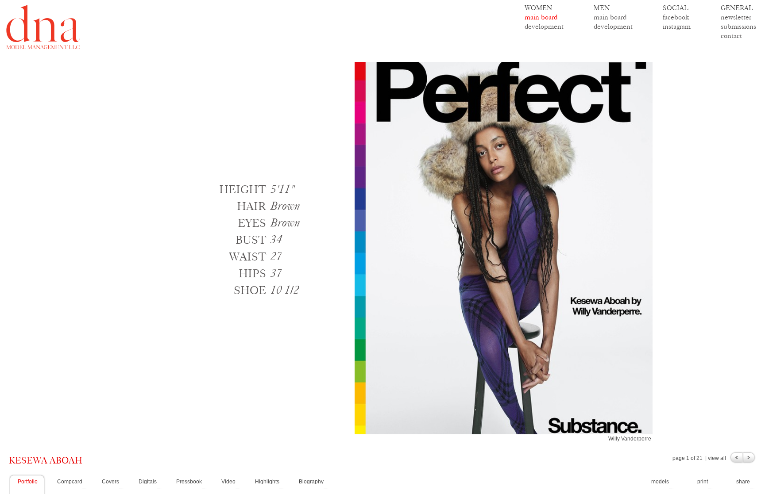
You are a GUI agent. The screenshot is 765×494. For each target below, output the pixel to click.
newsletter (736, 17)
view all (717, 458)
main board (541, 17)
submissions (738, 26)
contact (731, 35)
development (544, 26)
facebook (676, 17)
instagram (677, 26)
